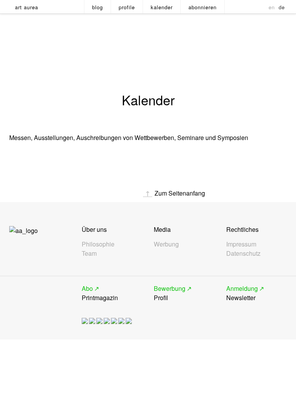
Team (89, 253)
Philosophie (98, 244)
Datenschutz (243, 253)
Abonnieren (202, 7)
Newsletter (242, 293)
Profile (127, 7)
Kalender (162, 7)
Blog (97, 7)
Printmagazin (100, 293)
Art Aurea (26, 7)
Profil (169, 293)
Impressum (241, 244)
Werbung (166, 244)
